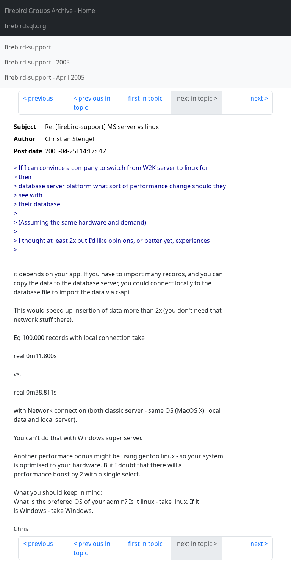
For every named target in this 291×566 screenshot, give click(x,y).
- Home (50, 10)
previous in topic (92, 103)
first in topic (145, 98)
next (256, 98)
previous (40, 98)
